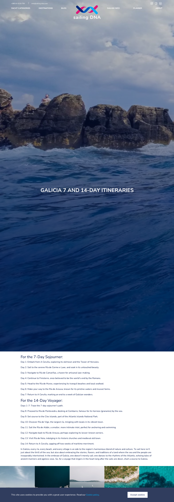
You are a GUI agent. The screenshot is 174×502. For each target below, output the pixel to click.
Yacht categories (21, 8)
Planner (138, 8)
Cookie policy (92, 494)
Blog (64, 8)
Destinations (46, 8)
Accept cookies (137, 494)
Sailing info (113, 8)
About (159, 8)
